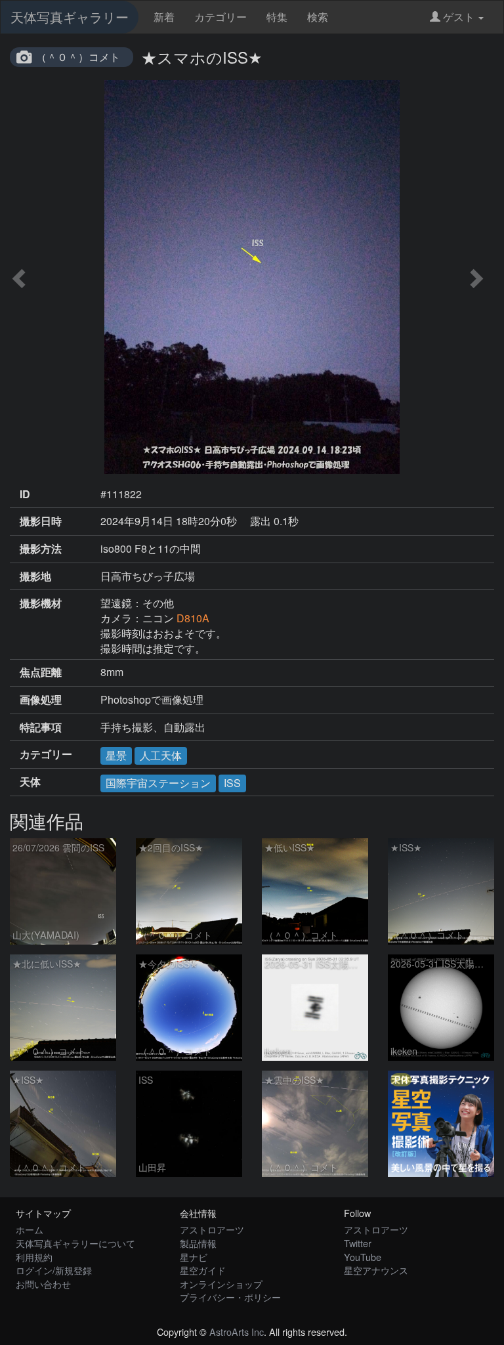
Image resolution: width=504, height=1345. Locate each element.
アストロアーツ (212, 1229)
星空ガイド (203, 1270)
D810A (193, 618)
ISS (232, 782)
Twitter (357, 1243)
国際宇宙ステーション (158, 782)
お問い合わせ (43, 1284)
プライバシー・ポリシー (230, 1297)
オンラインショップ (221, 1284)
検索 (317, 16)
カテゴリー (220, 16)
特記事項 (41, 727)
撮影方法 (41, 549)
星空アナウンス (376, 1270)
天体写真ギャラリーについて (75, 1243)
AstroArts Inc (236, 1331)
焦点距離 (41, 672)
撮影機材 (41, 603)
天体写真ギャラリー (69, 16)
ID (25, 494)
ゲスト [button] (458, 16)
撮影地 (35, 576)
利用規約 (34, 1257)
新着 (164, 16)
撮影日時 (41, 521)
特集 (276, 16)
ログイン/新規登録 (54, 1270)
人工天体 (161, 755)
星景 (116, 755)
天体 (30, 782)
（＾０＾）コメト (78, 56)
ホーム (29, 1229)
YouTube (362, 1257)
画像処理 (41, 700)
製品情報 (198, 1243)
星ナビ (193, 1257)
